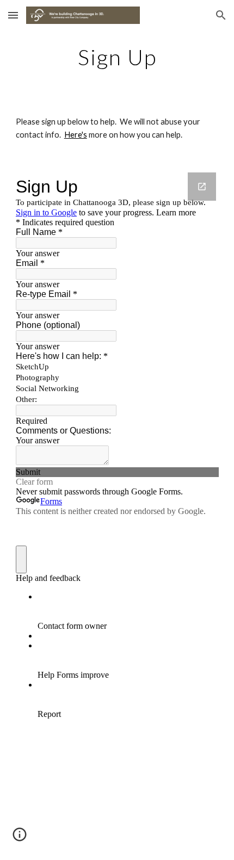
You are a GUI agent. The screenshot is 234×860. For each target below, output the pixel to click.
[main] (117, 57)
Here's (75, 134)
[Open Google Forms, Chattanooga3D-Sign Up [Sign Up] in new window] (202, 186)
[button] (13, 15)
